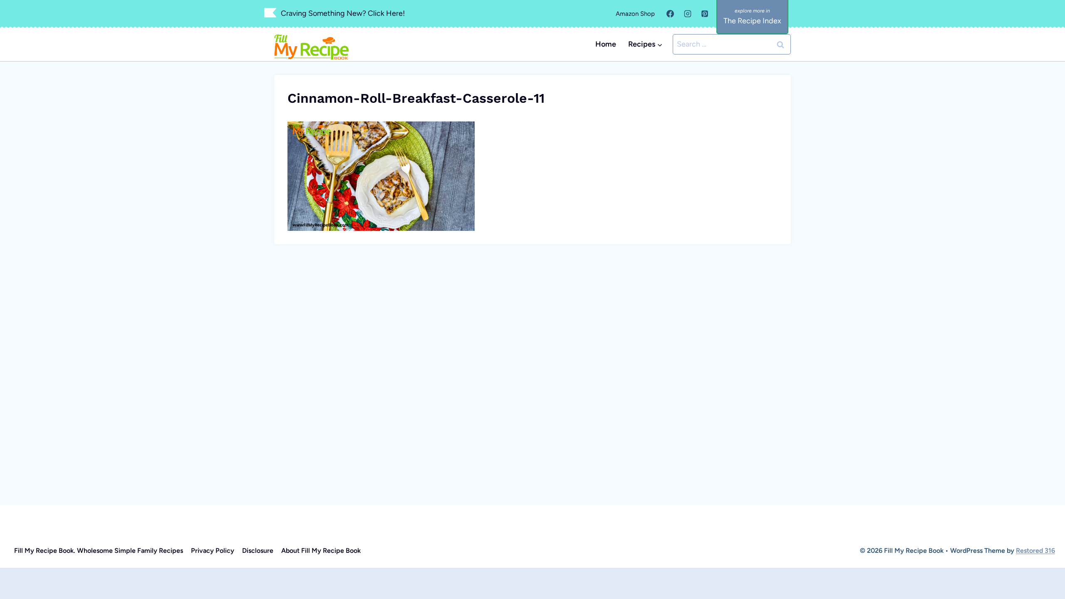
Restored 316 (1035, 550)
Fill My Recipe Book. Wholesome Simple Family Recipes (98, 550)
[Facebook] (670, 13)
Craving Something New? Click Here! (343, 13)
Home (605, 44)
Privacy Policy (212, 550)
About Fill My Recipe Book (321, 550)
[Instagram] (687, 13)
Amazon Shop (635, 13)
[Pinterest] (704, 13)
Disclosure (257, 550)
